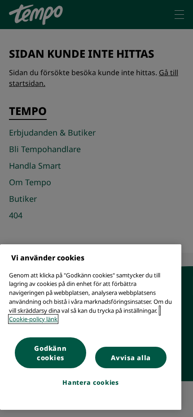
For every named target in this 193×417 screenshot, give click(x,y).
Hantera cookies (90, 382)
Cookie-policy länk (33, 319)
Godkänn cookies (50, 353)
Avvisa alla (131, 357)
